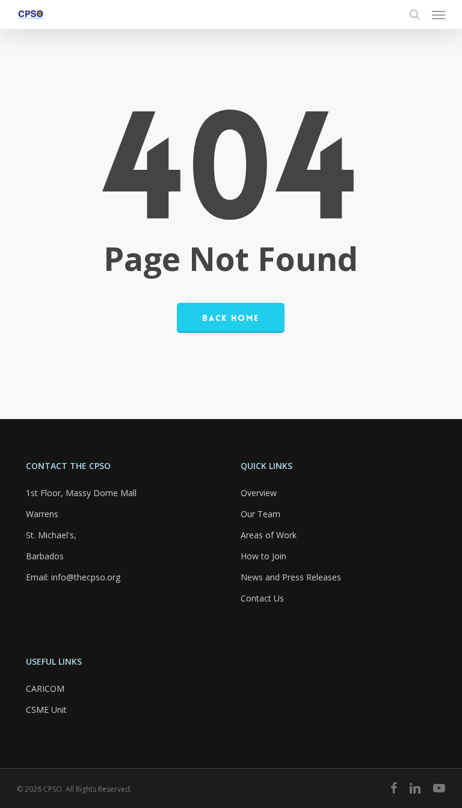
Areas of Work (269, 535)
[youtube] (439, 788)
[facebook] (393, 788)
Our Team (260, 514)
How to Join (263, 556)
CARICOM (45, 688)
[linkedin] (415, 788)
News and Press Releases (291, 577)
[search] (414, 14)
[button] (438, 14)
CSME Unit (46, 709)
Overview (259, 493)
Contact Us (262, 598)
